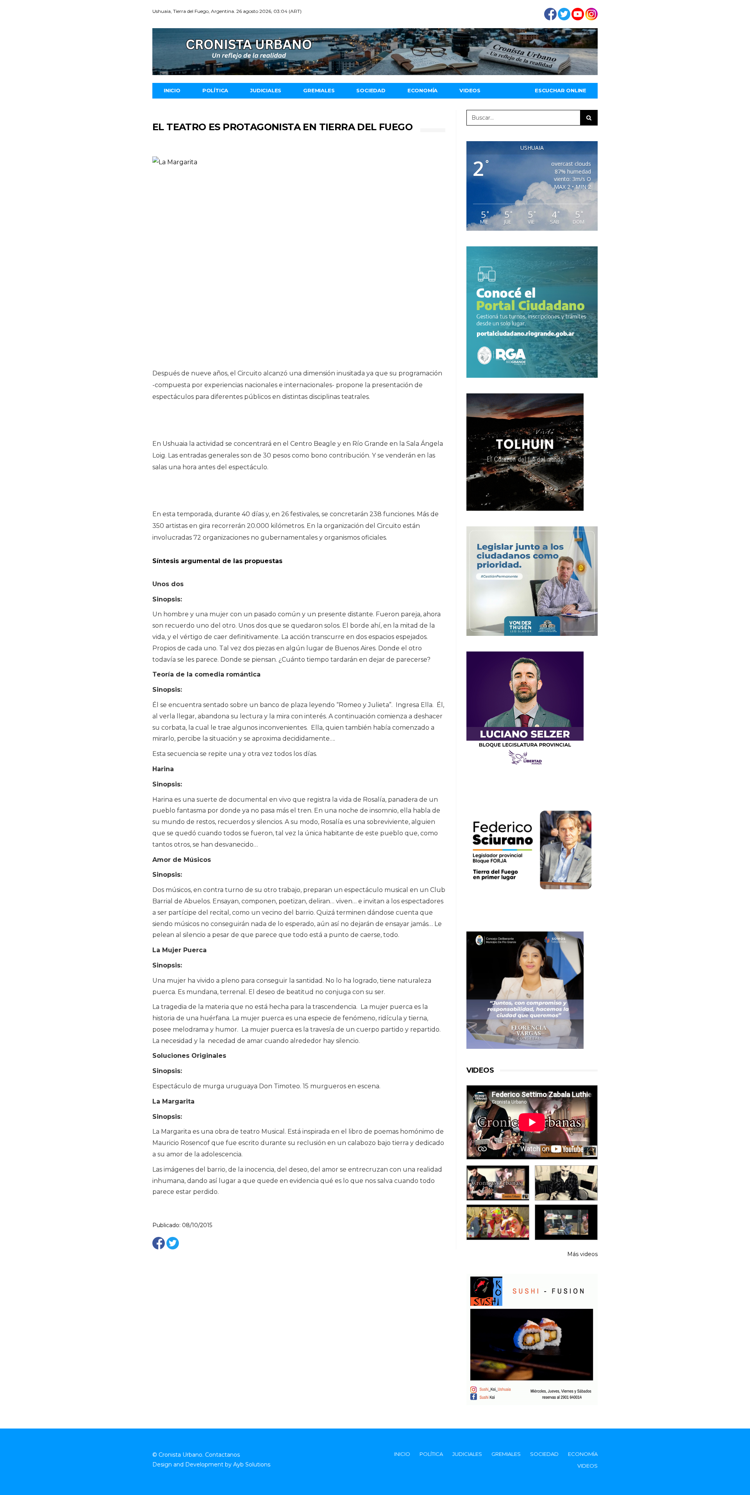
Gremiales (318, 90)
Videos (469, 90)
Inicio (172, 90)
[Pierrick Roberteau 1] (566, 1183)
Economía (422, 90)
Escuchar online (560, 90)
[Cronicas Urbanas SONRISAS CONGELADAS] (497, 1222)
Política (215, 90)
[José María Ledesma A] (566, 1222)
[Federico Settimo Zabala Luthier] (497, 1183)
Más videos (582, 1254)
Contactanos (222, 1454)
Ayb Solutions (251, 1464)
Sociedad (370, 90)
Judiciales (265, 90)
